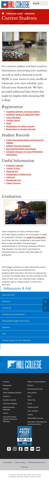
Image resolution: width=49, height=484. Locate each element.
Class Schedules (13, 117)
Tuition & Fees (13, 168)
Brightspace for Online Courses (20, 126)
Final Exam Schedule (13, 403)
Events (29, 404)
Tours (4, 334)
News (29, 396)
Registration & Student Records (21, 129)
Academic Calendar (9, 400)
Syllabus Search (32, 407)
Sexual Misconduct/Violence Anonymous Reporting (10, 419)
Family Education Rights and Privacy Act (15, 321)
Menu (27, 4)
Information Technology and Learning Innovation (37, 423)
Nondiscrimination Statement (9, 408)
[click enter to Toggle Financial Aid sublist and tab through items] (45, 308)
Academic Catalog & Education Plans (23, 114)
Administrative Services (35, 418)
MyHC (8, 123)
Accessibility (7, 462)
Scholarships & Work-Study (18, 174)
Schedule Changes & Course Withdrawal (16, 340)
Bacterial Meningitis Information (21, 149)
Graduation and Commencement (13, 314)
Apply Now (6, 327)
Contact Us (13, 396)
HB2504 (6, 389)
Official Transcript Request (18, 146)
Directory (30, 385)
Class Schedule (37, 411)
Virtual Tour (31, 400)
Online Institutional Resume (13, 392)
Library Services (13, 183)
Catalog (30, 414)
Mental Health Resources (37, 462)
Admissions (29, 13)
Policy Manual (32, 393)
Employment (7, 385)
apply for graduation (36, 237)
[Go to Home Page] (3, 13)
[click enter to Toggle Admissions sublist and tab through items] (45, 301)
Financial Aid (12, 171)
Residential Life (13, 180)
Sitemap (25, 467)
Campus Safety (20, 462)
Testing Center (13, 120)
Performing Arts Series (35, 389)
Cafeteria (10, 177)
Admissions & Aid (14, 13)
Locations (6, 382)
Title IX (5, 413)
